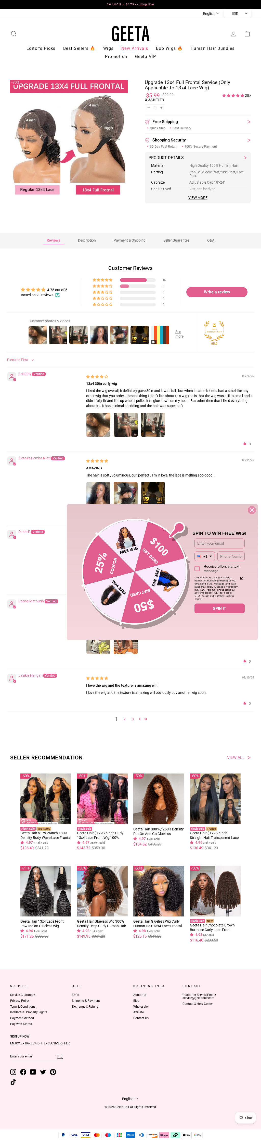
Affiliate (138, 1012)
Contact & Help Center (197, 1004)
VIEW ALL (236, 758)
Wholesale (140, 1006)
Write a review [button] (217, 292)
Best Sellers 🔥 (79, 48)
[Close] (252, 510)
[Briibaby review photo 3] (153, 424)
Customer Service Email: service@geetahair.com (199, 996)
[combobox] (204, 556)
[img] (97, 377)
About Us (139, 995)
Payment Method (22, 1018)
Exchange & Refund (85, 1006)
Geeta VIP (145, 56)
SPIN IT (219, 608)
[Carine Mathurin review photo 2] (125, 642)
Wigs (108, 48)
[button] (233, 95)
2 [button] (125, 719)
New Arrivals (134, 48)
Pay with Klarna (21, 1024)
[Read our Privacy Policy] (242, 578)
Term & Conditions (22, 1006)
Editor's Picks (41, 48)
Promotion (116, 56)
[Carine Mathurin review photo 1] (98, 642)
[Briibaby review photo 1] (98, 424)
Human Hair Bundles (213, 48)
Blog (136, 1001)
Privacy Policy (20, 1001)
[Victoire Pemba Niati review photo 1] (98, 494)
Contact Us (141, 1018)
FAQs (75, 995)
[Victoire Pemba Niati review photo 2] (125, 494)
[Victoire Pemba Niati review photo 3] (153, 494)
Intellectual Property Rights (28, 1012)
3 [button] (133, 719)
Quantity (155, 100)
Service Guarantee (22, 995)
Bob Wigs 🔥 (169, 48)
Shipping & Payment (86, 1001)
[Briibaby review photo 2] (125, 424)
